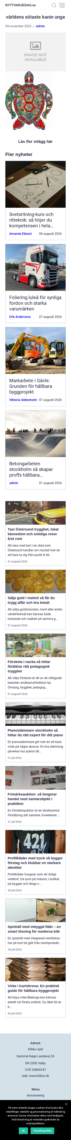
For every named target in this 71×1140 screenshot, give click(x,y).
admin (40, 26)
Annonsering (35, 1095)
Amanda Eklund (20, 234)
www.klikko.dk (39, 1076)
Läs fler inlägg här (35, 141)
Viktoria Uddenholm (23, 400)
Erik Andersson (20, 317)
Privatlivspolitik (42, 1130)
